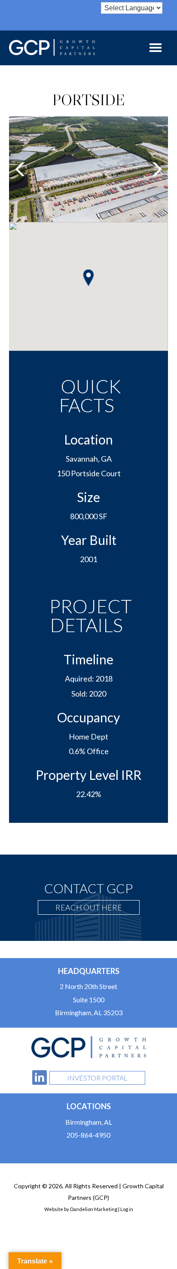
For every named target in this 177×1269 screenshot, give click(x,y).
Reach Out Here (88, 907)
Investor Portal (97, 1078)
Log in (126, 1209)
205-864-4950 (88, 1135)
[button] (20, 169)
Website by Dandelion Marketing (80, 1209)
